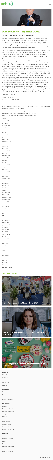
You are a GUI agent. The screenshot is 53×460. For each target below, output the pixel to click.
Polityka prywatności (7, 399)
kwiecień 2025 (6, 155)
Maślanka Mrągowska (8, 411)
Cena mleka (5, 258)
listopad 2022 (5, 222)
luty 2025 (4, 160)
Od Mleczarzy (6, 421)
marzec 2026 (5, 132)
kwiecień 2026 (6, 130)
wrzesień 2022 (6, 227)
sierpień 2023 (5, 201)
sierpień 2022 (5, 229)
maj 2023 (4, 208)
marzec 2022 (5, 236)
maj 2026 (4, 127)
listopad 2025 (5, 139)
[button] (50, 4)
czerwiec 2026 (6, 125)
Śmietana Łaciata (6, 424)
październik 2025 (6, 141)
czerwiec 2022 (6, 234)
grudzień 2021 (6, 238)
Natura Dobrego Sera (8, 429)
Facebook (5, 433)
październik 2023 (6, 197)
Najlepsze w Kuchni (7, 408)
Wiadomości (5, 264)
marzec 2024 (5, 185)
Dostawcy (5, 260)
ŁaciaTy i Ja (5, 416)
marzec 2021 (5, 248)
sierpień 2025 (5, 146)
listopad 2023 (5, 194)
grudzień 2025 (6, 137)
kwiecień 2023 (6, 211)
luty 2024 (4, 188)
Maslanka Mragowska (8, 446)
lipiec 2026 (5, 123)
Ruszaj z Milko (6, 414)
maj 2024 (4, 181)
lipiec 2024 (5, 176)
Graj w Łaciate (6, 426)
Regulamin (5, 397)
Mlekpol (4, 406)
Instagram (5, 449)
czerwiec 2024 (6, 178)
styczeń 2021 (5, 250)
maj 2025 (4, 153)
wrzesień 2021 (6, 241)
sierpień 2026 (5, 120)
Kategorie (5, 372)
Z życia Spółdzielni (7, 267)
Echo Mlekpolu (6, 389)
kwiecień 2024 (6, 183)
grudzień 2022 (6, 220)
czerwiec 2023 (6, 206)
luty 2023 (4, 215)
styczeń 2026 (5, 134)
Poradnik (4, 262)
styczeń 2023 (5, 218)
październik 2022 (6, 225)
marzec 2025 (5, 157)
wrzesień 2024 (6, 171)
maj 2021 (4, 245)
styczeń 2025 (5, 162)
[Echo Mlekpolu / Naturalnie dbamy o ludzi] (7, 4)
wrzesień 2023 (6, 199)
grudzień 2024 (6, 164)
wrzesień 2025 (6, 144)
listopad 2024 (5, 167)
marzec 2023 (5, 213)
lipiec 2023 (5, 204)
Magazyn (4, 392)
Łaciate (4, 441)
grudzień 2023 (6, 192)
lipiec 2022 (5, 231)
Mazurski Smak (6, 419)
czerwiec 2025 (6, 151)
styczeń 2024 (5, 190)
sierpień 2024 (5, 174)
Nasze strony (6, 403)
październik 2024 (6, 169)
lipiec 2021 (5, 243)
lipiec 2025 (5, 148)
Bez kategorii (5, 255)
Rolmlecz (4, 443)
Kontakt (4, 394)
